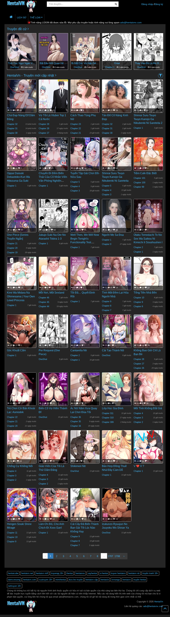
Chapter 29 (44, 124)
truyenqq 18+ (57, 573)
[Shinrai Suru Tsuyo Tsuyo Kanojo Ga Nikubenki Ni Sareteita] (116, 156)
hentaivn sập (91, 579)
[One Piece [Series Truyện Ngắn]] (21, 218)
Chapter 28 (44, 128)
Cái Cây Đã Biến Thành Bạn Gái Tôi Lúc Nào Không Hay (84, 528)
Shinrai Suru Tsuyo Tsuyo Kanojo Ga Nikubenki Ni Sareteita (115, 177)
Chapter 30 (12, 133)
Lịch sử (21, 17)
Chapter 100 (139, 182)
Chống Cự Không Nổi (20, 466)
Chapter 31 (12, 128)
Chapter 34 (75, 426)
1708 (117, 556)
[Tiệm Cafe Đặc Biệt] (148, 159)
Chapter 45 (44, 302)
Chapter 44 (44, 306)
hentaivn (127, 579)
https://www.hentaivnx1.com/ (18, 616)
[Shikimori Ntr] (85, 449)
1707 (110, 556)
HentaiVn (158, 601)
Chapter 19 (12, 252)
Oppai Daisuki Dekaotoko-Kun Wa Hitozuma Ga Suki (18, 177)
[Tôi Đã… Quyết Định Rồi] (85, 276)
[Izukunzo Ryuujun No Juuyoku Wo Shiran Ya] (116, 507)
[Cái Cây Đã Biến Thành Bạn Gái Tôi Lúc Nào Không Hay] (85, 513)
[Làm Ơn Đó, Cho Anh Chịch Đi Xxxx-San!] (53, 507)
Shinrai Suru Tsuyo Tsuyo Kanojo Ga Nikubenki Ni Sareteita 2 (148, 119)
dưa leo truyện (76, 579)
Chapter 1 (78, 67)
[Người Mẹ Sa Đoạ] (116, 218)
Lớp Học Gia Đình (112, 408)
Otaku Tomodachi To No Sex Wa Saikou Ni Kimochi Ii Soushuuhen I (148, 238)
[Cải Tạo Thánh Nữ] (116, 334)
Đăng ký (158, 4)
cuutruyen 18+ (46, 579)
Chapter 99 (139, 187)
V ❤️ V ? (139, 466)
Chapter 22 (75, 128)
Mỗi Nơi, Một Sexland (51, 292)
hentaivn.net (27, 573)
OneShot (14, 67)
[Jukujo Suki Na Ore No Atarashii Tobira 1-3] (53, 218)
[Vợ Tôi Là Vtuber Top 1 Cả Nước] (53, 97)
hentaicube (13, 573)
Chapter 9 (106, 301)
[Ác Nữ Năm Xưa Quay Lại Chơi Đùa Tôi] (85, 392)
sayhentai (92, 573)
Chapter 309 (108, 422)
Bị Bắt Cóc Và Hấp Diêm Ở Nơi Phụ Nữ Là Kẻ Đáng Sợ (53, 63)
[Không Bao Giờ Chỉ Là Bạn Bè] (148, 335)
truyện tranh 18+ (150, 573)
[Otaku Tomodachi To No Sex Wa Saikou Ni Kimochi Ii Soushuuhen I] (148, 218)
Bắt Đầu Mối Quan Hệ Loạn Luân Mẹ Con (21, 63)
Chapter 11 (12, 532)
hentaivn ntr (134, 573)
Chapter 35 (75, 421)
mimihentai (60, 579)
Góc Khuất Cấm (16, 350)
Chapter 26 (139, 368)
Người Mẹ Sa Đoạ (113, 234)
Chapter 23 (75, 124)
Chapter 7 (106, 310)
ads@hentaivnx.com (131, 22)
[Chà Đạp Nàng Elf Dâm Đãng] (21, 97)
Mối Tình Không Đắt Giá (148, 408)
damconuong (14, 579)
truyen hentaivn (118, 573)
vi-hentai (104, 573)
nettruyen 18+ (14, 586)
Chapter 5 (75, 182)
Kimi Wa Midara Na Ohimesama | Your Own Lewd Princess (21, 296)
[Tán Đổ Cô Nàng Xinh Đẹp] (116, 106)
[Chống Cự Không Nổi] (21, 457)
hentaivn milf (42, 573)
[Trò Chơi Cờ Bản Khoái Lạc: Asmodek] (21, 394)
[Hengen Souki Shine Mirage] (21, 507)
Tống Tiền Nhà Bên (145, 292)
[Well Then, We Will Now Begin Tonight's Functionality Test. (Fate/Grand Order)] (85, 218)
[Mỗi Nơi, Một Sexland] (53, 276)
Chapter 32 (12, 124)
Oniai (85, 63)
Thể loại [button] (35, 17)
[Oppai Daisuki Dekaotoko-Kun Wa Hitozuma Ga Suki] (21, 156)
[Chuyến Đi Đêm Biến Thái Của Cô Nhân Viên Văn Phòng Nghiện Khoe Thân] (53, 156)
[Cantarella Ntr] (85, 334)
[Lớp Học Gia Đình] (116, 391)
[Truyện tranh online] (24, 4)
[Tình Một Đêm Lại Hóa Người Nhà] (116, 276)
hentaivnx (80, 573)
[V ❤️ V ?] (148, 449)
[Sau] (158, 50)
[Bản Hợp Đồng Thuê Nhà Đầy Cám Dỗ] (116, 449)
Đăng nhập (147, 4)
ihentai (69, 573)
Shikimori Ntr (78, 466)
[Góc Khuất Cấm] (21, 335)
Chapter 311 (107, 413)
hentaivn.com (29, 579)
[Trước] (12, 50)
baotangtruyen (35, 616)
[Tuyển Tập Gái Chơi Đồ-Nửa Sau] (85, 156)
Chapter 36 (75, 417)
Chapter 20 (12, 248)
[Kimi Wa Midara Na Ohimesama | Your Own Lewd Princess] (21, 276)
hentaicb (105, 579)
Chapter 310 (108, 417)
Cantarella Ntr (78, 350)
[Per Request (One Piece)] (53, 334)
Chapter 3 (75, 190)
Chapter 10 (139, 297)
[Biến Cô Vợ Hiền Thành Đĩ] (53, 391)
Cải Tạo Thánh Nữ (113, 350)
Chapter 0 (106, 244)
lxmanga (116, 579)
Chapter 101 (139, 178)
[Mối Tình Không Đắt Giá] (148, 393)
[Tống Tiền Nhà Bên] (148, 280)
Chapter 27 (44, 133)
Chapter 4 (75, 186)
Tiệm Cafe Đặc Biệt (145, 173)
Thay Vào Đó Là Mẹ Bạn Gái (116, 63)
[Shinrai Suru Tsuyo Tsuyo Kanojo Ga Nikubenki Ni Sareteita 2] (148, 98)
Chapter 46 (44, 297)
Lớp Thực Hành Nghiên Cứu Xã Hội (148, 63)
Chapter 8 (106, 306)
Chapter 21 (75, 133)
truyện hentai (139, 579)
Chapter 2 (138, 247)
